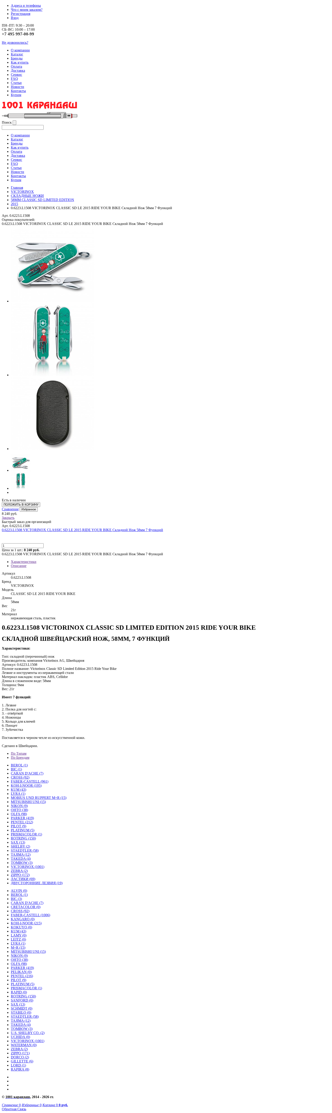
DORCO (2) (20, 1057)
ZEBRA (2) (19, 871)
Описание (18, 566)
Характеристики (23, 562)
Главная (17, 188)
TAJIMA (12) (20, 1021)
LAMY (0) (18, 935)
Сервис (16, 74)
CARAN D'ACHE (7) (27, 903)
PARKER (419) (22, 968)
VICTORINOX (22, 192)
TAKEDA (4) (21, 859)
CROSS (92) (20, 911)
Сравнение (10, 509)
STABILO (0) (21, 1012)
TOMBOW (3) (22, 863)
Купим (16, 95)
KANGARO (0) (23, 919)
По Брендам (20, 757)
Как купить (19, 62)
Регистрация (20, 14)
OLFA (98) (19, 964)
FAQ (14, 79)
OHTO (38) (19, 960)
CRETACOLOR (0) (25, 907)
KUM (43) (18, 789)
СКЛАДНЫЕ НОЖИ (27, 196)
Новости (17, 87)
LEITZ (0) (18, 939)
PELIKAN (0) (21, 972)
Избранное (28, 509)
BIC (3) (16, 899)
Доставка (18, 70)
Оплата (16, 66)
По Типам (18, 753)
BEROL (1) (19, 765)
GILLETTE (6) (22, 1061)
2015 (14, 204)
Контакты (18, 91)
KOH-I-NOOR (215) (26, 923)
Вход (15, 18)
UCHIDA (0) (20, 1037)
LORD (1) (18, 1065)
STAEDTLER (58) (25, 1016)
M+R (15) (18, 947)
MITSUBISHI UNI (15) (28, 951)
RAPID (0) (19, 992)
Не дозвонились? (15, 42)
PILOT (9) (18, 826)
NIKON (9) (19, 956)
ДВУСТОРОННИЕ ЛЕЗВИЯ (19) (37, 883)
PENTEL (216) (22, 976)
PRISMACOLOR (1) (26, 834)
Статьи (16, 83)
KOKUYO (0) (21, 927)
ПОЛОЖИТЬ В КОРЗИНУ (21, 504)
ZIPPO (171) (20, 1053)
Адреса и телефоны (26, 5)
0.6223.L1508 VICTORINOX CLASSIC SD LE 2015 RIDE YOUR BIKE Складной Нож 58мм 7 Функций (82, 530)
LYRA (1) (18, 794)
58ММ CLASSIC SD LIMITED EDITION (42, 200)
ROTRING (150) (23, 996)
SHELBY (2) (20, 846)
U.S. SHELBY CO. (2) (27, 1033)
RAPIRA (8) (20, 1069)
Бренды (17, 58)
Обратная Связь (14, 1109)
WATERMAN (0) (24, 1045)
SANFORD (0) (22, 1000)
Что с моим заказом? (26, 10)
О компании (20, 50)
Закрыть (8, 518)
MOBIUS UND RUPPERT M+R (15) (38, 798)
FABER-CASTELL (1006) (30, 915)
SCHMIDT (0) (21, 1008)
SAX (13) (18, 1004)
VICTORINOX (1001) (27, 1041)
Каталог (17, 54)
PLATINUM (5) (22, 984)
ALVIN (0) (19, 891)
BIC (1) (16, 769)
